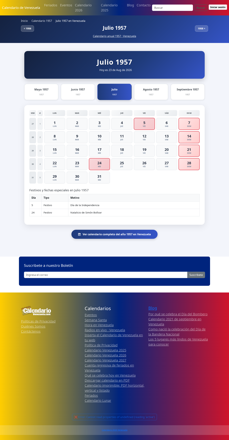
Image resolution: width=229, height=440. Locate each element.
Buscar (200, 8)
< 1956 (27, 28)
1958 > (201, 28)
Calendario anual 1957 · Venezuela (114, 36)
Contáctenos (31, 331)
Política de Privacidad (101, 345)
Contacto (144, 5)
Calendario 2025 (109, 7)
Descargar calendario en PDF (107, 380)
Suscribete (196, 275)
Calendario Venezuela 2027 (105, 360)
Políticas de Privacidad (38, 321)
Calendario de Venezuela (21, 7)
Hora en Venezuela (99, 325)
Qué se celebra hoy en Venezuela (110, 375)
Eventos (66, 5)
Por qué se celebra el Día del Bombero (178, 314)
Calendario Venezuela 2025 (105, 350)
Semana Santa (96, 320)
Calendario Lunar (98, 400)
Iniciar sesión (217, 7)
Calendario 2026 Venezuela (114, 430)
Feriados (50, 5)
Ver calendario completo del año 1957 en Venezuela (116, 234)
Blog (130, 5)
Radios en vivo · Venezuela (105, 330)
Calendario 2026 (83, 7)
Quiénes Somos (33, 326)
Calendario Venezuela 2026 (105, 355)
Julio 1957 (114, 27)
